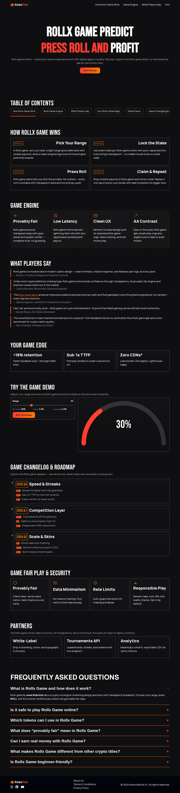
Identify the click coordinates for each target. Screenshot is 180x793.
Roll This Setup (24, 415)
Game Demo (134, 111)
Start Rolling (89, 70)
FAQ (167, 4)
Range (16, 401)
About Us (78, 780)
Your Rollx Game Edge (108, 111)
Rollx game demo (28, 294)
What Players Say (151, 4)
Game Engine (130, 4)
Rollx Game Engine (53, 111)
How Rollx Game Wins (107, 4)
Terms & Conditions (84, 784)
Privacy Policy (81, 788)
